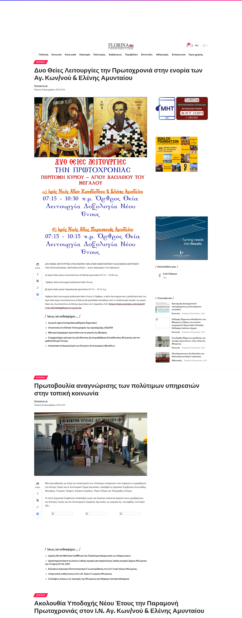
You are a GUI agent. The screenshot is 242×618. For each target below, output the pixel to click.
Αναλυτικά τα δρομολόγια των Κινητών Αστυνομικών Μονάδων (81, 345)
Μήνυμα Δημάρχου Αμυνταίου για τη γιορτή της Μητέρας (77, 332)
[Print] (37, 294)
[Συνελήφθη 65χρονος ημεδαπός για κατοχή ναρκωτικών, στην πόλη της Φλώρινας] (163, 341)
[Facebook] (168, 275)
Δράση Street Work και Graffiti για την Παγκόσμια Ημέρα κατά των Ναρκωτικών (89, 555)
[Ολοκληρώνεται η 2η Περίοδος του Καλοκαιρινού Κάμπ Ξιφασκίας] (163, 357)
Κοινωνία (40, 62)
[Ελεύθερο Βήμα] (121, 45)
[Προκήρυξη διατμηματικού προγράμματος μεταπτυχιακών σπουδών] (163, 307)
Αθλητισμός (177, 360)
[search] (191, 45)
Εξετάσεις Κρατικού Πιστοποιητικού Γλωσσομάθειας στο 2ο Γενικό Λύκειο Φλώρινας (92, 568)
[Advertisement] (84, 19)
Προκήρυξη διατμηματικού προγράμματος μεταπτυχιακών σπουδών (186, 306)
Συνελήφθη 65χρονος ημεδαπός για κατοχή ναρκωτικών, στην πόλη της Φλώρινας (188, 341)
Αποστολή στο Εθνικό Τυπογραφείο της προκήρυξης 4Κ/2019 (80, 327)
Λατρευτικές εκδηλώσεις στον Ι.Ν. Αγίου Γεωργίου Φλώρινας (80, 573)
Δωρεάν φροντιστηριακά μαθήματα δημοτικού (72, 322)
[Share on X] (37, 281)
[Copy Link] (37, 287)
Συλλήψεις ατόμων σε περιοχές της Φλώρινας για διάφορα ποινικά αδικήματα (88, 578)
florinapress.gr (41, 86)
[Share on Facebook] (37, 274)
